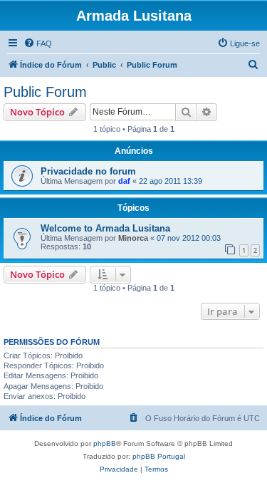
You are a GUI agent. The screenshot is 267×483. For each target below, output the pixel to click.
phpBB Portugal (158, 456)
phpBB (104, 443)
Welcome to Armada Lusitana (105, 228)
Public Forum (45, 92)
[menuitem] (37, 43)
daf (124, 181)
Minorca (133, 238)
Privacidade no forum (88, 171)
